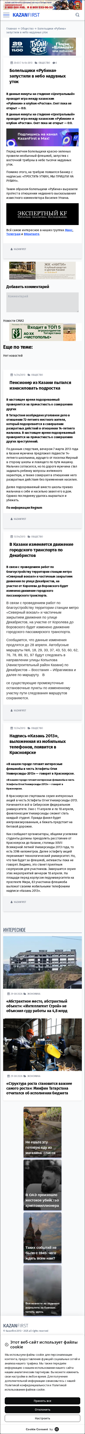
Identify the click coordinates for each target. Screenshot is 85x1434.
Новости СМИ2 (13, 321)
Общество (27, 28)
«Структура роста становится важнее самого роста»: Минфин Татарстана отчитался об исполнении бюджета (39, 1088)
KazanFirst (20, 249)
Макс (69, 230)
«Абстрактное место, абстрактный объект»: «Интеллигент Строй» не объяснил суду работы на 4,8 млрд (36, 1006)
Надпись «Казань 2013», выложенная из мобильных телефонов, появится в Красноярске (37, 744)
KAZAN (26, 15)
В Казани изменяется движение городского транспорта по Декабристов (41, 550)
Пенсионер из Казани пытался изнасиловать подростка (40, 385)
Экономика (33, 993)
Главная (11, 28)
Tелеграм (13, 234)
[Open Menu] (6, 15)
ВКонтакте (31, 234)
